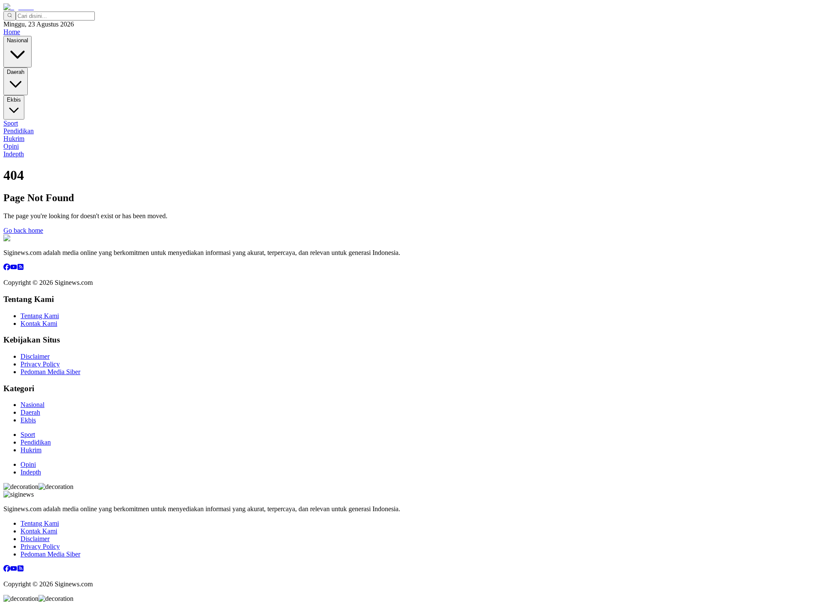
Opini (11, 146)
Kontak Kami (38, 323)
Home (11, 31)
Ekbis (14, 100)
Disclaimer (35, 356)
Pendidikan (18, 131)
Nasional (17, 40)
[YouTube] (13, 268)
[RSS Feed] (20, 268)
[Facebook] (6, 268)
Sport (10, 123)
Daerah (15, 72)
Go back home (23, 230)
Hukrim (13, 138)
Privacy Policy (40, 364)
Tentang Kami (39, 315)
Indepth (13, 154)
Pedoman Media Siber (50, 371)
